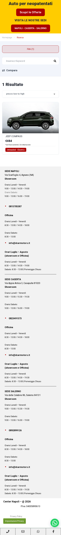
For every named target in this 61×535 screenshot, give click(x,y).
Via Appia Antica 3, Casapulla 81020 (22, 283)
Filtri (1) (30, 49)
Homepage (7, 37)
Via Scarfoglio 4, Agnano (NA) (19, 175)
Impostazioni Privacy (14, 521)
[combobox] (30, 94)
